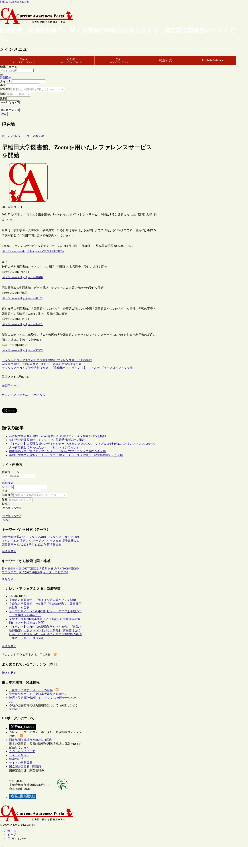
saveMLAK (16, 709)
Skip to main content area (14, 1)
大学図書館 (47, 360)
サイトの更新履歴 (20, 762)
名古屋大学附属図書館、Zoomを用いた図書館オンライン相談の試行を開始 (57, 436)
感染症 (87, 360)
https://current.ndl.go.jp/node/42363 (22, 350)
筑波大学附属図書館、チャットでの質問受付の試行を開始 (47, 439)
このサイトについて (22, 751)
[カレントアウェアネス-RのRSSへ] (55, 654)
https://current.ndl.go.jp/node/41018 (22, 277)
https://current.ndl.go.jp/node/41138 (22, 298)
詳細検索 (6, 77)
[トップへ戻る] (1, 846)
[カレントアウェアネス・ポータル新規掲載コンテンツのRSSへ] (21, 736)
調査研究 (165, 60)
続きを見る (9, 551)
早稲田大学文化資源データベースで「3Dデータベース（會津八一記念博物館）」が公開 (66, 455)
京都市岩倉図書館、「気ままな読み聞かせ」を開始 (42, 599)
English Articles (212, 60)
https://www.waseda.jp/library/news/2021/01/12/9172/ (33, 251)
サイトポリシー (19, 755)
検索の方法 (16, 758)
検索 (3, 114)
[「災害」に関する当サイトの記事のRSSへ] (57, 690)
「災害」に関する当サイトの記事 (31, 690)
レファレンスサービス (68, 360)
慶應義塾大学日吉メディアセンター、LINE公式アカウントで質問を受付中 (57, 451)
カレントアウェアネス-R (18, 360)
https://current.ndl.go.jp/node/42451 (22, 324)
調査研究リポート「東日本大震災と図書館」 (38, 693)
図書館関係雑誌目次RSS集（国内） (32, 739)
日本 (37, 360)
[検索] (1, 74)
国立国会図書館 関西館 (25, 766)
